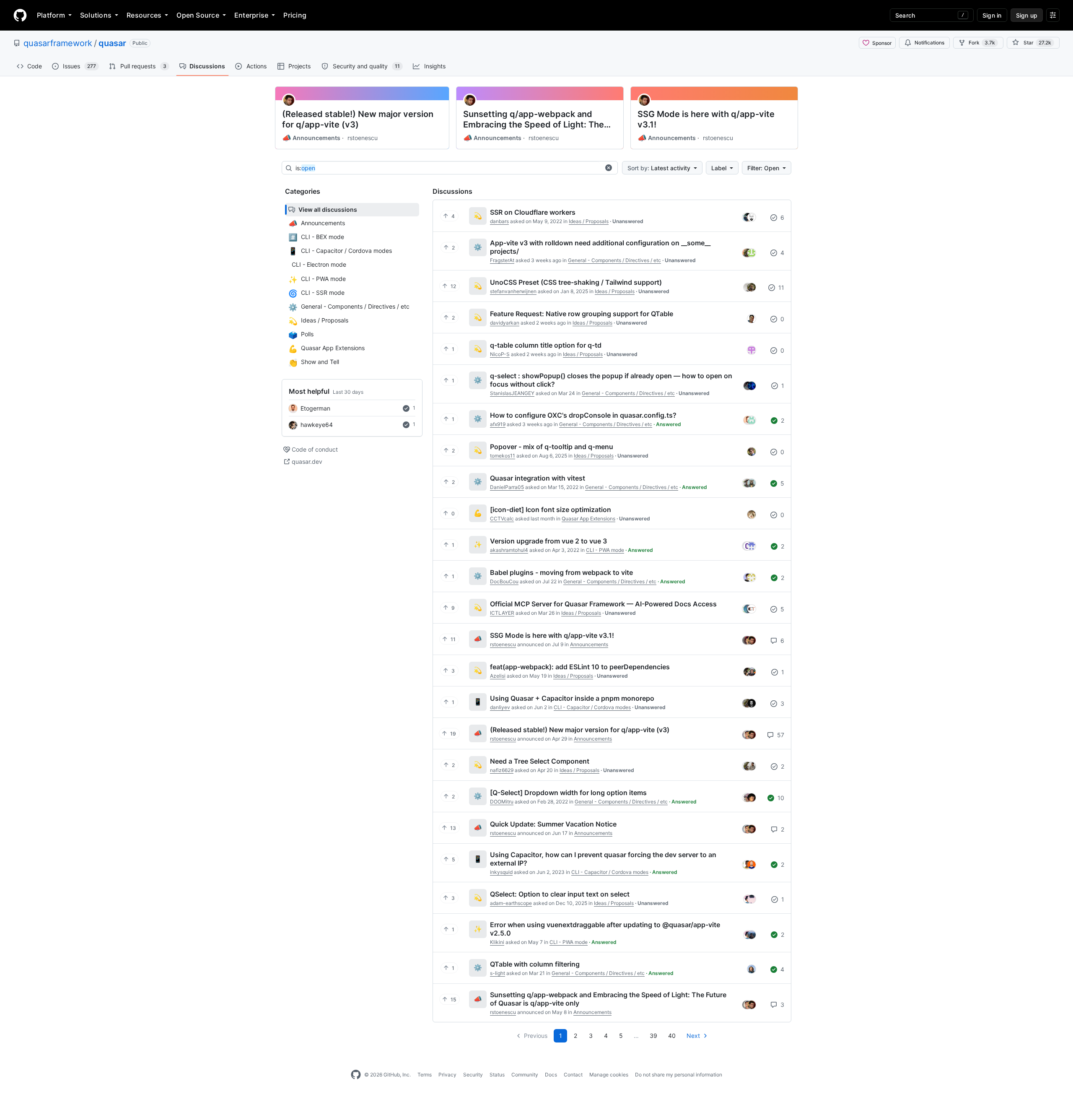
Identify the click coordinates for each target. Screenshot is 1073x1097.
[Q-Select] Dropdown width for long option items (568, 792)
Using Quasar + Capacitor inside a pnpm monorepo (572, 698)
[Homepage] (20, 15)
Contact (573, 1074)
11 (780, 287)
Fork (982, 42)
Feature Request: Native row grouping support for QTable (581, 313)
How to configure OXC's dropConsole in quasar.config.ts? (583, 415)
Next (693, 1035)
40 (672, 1035)
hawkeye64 (317, 424)
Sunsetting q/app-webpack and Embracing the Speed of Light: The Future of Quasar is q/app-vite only (534, 119)
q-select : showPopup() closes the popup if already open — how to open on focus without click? (611, 380)
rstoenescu (362, 137)
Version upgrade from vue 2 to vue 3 (548, 541)
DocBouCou (504, 581)
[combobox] (447, 168)
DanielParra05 (507, 487)
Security (473, 1074)
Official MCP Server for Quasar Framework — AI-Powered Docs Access (603, 604)
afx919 (497, 424)
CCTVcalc (502, 518)
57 (779, 734)
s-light (497, 973)
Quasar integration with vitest (537, 478)
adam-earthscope (511, 903)
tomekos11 (502, 455)
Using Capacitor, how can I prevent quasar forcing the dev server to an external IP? (603, 858)
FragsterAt (502, 260)
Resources (144, 15)
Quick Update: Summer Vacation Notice (553, 824)
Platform (51, 15)
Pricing (294, 15)
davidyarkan (504, 323)
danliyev (500, 707)
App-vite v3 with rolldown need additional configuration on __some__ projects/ (600, 247)
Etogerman (315, 408)
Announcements (311, 138)
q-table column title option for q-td (545, 345)
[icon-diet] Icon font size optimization (550, 509)
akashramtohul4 (509, 550)
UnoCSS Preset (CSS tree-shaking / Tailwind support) (576, 282)
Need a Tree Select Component (539, 761)
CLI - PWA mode (605, 550)
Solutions (95, 15)
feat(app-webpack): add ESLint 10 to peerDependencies (580, 667)
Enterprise (251, 15)
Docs (551, 1074)
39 (653, 1035)
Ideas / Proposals (589, 221)
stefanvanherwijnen (513, 291)
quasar (112, 43)
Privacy (447, 1074)
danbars (499, 221)
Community (524, 1074)
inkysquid (501, 872)
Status (497, 1074)
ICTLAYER (502, 613)
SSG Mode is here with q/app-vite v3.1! (706, 119)
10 (780, 797)
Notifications (929, 42)
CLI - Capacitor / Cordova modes (592, 707)
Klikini (497, 942)
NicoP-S (500, 354)
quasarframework (57, 43)
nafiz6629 (501, 770)
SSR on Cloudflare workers (532, 212)
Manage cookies (608, 1074)
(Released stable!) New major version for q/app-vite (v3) (357, 119)
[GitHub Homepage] (356, 1074)
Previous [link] (535, 1035)
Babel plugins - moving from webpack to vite (561, 572)
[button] (608, 167)
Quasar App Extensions (588, 518)
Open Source (197, 15)
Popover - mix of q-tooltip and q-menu (551, 446)
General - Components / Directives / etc (614, 260)
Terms (424, 1074)
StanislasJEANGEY (512, 393)
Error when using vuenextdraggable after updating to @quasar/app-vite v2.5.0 (605, 928)
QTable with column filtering (535, 964)
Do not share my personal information (678, 1074)
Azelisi (497, 676)
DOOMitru (501, 801)
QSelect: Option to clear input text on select (560, 894)
